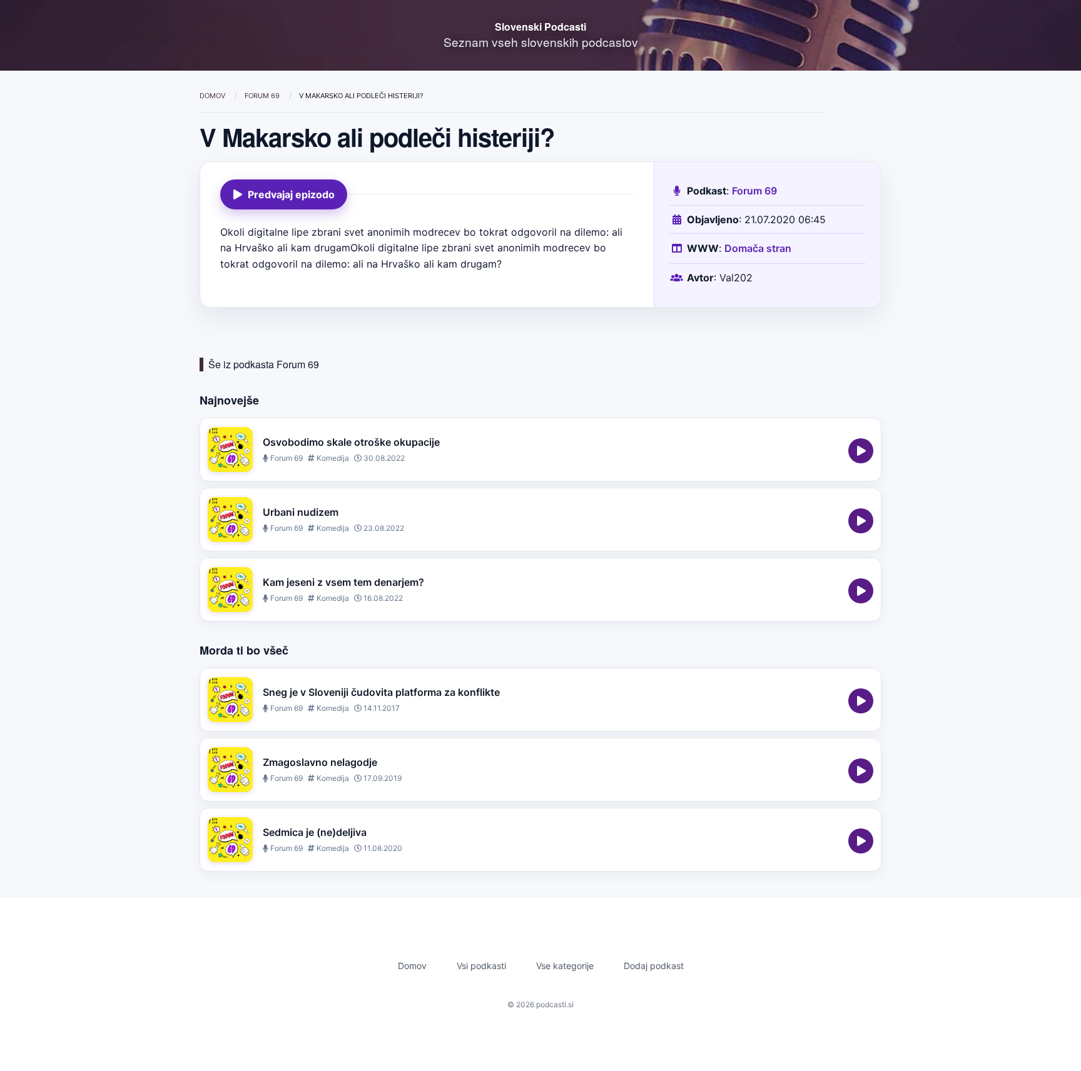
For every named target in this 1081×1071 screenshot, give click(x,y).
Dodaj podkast (654, 965)
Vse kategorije (565, 965)
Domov (213, 95)
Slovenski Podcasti (540, 26)
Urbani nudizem (300, 512)
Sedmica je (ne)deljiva (315, 832)
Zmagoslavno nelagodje (320, 762)
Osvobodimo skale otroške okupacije (351, 442)
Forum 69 (263, 95)
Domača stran (757, 248)
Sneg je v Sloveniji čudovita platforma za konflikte (381, 692)
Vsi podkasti (481, 965)
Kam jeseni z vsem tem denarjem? (343, 582)
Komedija (332, 458)
